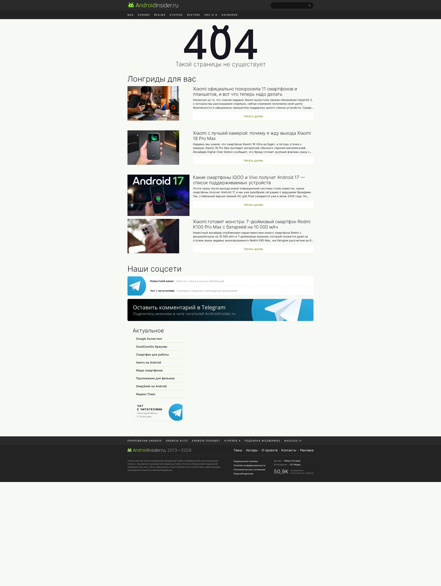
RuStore (193, 14)
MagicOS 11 (293, 440)
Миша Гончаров (292, 460)
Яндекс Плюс (146, 394)
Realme (160, 14)
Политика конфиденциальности (249, 465)
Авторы (252, 450)
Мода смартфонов (149, 370)
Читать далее (253, 116)
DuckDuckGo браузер (151, 346)
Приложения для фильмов (155, 378)
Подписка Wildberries (262, 440)
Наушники (230, 14)
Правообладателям (243, 473)
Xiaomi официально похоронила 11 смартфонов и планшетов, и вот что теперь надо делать (245, 91)
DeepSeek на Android (151, 386)
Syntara (176, 14)
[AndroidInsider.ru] (153, 4)
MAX (130, 14)
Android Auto (177, 440)
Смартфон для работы (152, 354)
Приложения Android (144, 440)
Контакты (288, 450)
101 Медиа (295, 464)
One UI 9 (210, 14)
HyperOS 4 (232, 440)
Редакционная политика (246, 461)
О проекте (270, 450)
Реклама (307, 450)
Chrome (144, 14)
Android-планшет (206, 440)
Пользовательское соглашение (249, 469)
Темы (238, 450)
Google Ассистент (149, 338)
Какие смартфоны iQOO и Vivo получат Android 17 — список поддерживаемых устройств (249, 180)
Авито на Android (148, 362)
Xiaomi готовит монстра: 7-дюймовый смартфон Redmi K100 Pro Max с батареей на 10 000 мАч (251, 224)
